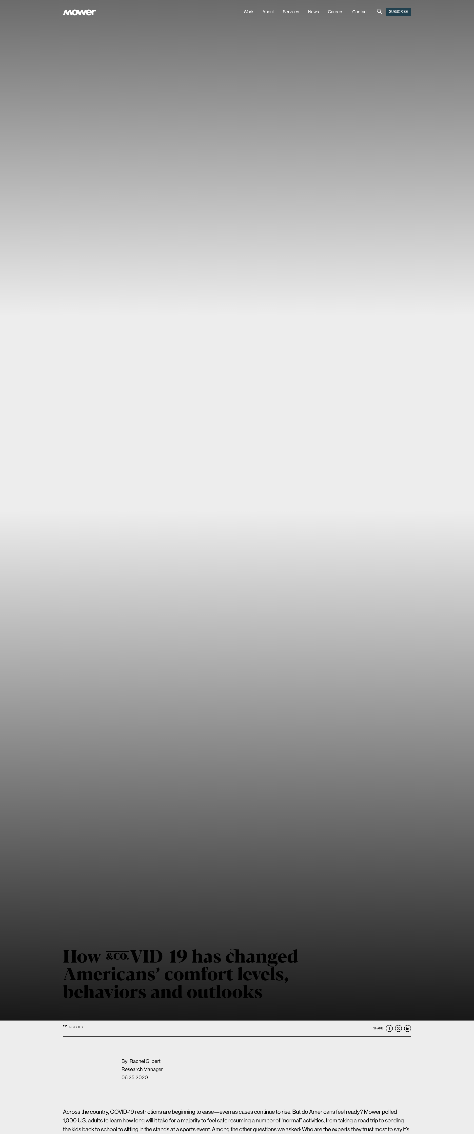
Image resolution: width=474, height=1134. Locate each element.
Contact (360, 12)
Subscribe (398, 11)
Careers (335, 12)
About (268, 12)
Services (291, 12)
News (313, 12)
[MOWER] (79, 13)
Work (249, 12)
